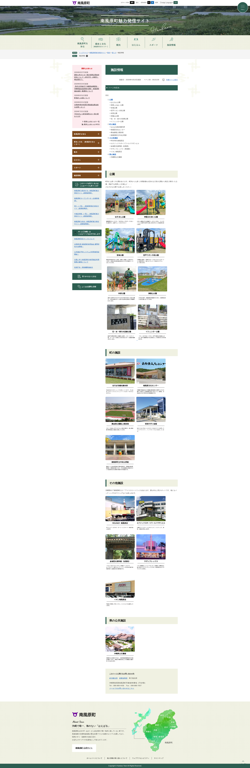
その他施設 (113, 138)
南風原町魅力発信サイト (98, 52)
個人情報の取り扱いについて (117, 758)
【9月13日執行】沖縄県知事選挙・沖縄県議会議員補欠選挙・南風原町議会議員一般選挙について (86, 89)
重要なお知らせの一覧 (92, 121)
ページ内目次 (113, 88)
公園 (111, 99)
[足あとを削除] (87, 56)
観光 (108, 52)
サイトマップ (158, 758)
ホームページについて (94, 758)
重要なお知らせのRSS (92, 124)
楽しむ (114, 52)
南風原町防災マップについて (84, 239)
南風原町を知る (80, 134)
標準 (132, 2)
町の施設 (112, 124)
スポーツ (77, 167)
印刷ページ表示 (172, 80)
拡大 (137, 2)
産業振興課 (123, 678)
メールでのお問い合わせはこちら (121, 688)
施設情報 (77, 175)
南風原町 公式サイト (84, 748)
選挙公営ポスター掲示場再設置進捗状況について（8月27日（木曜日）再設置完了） (86, 77)
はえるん (77, 160)
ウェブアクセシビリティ (140, 758)
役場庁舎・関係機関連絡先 (83, 267)
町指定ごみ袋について (82, 98)
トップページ (83, 52)
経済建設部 (113, 678)
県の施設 (112, 154)
